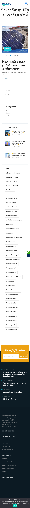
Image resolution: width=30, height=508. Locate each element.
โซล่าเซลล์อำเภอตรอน (11, 290)
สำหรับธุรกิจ (5, 443)
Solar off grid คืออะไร (11, 198)
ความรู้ (6, 110)
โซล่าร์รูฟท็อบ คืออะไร (11, 268)
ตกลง (15, 505)
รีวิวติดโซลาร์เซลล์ (10, 242)
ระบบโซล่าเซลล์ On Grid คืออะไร (14, 237)
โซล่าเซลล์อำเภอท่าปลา (11, 298)
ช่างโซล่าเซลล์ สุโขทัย (11, 202)
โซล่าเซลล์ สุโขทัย (10, 285)
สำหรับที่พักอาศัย (6, 446)
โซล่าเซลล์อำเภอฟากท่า (11, 316)
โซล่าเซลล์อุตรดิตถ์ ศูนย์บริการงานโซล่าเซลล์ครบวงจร (14, 65)
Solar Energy (9, 189)
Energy (17, 177)
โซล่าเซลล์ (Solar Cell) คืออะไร (13, 277)
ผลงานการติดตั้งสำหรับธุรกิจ (9, 465)
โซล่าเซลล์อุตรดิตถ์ (10, 325)
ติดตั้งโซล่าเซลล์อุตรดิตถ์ (11, 215)
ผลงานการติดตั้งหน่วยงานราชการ (10, 462)
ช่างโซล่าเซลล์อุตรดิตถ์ (11, 207)
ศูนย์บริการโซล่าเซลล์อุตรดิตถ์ (13, 259)
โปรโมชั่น (7, 116)
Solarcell (15, 185)
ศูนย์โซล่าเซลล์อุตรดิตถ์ (11, 263)
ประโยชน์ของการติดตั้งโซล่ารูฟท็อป (14, 220)
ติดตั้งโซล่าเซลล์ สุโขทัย (11, 211)
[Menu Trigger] (26, 3)
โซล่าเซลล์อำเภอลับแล (11, 320)
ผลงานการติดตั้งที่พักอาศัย (8, 468)
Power (8, 185)
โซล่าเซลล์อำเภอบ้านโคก (12, 307)
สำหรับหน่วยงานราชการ (8, 440)
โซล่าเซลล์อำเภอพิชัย (11, 311)
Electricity (9, 177)
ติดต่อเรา (4, 471)
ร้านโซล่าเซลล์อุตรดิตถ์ (11, 250)
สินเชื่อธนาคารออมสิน (7, 449)
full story (5, 79)
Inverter (8, 181)
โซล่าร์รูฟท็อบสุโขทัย (11, 272)
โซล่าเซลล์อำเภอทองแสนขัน (12, 294)
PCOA (15, 181)
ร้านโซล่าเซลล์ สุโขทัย (11, 246)
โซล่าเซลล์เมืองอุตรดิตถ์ (11, 329)
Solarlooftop (9, 194)
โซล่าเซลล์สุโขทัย (10, 281)
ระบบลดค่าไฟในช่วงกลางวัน (12, 228)
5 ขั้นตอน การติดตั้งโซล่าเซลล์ (13, 173)
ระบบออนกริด (9, 233)
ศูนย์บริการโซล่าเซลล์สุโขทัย (12, 255)
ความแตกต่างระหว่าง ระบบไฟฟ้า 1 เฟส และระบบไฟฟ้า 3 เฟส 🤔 (18, 143)
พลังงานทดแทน (9, 224)
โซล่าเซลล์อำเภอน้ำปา (11, 303)
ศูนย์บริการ (7, 113)
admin (5, 55)
